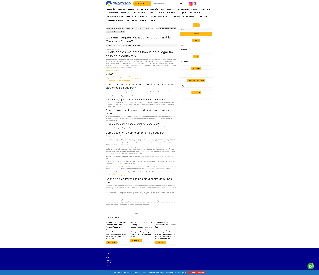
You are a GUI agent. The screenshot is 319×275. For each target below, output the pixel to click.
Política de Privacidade (112, 263)
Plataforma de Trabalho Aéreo (195, 16)
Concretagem (133, 9)
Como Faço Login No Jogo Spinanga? (116, 175)
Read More (113, 242)
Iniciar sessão (184, 61)
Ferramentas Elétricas (143, 13)
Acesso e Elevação (168, 9)
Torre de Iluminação (115, 20)
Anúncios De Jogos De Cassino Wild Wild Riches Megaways (116, 225)
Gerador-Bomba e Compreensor (119, 13)
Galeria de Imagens (147, 20)
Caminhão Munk (131, 20)
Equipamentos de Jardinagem (167, 13)
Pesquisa (181, 3)
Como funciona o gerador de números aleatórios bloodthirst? (124, 78)
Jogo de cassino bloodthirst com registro (119, 80)
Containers (175, 16)
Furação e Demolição (149, 9)
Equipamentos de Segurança (137, 16)
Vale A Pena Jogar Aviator (113, 70)
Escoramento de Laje (115, 16)
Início (107, 257)
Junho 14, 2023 (112, 45)
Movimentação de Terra (187, 9)
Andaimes (121, 9)
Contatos (108, 265)
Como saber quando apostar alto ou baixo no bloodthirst (123, 77)
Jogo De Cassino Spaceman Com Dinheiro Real (165, 225)
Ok (189, 272)
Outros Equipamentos (159, 16)
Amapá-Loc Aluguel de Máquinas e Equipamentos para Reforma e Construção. (127, 28)
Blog (182, 73)
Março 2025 (184, 45)
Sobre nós (111, 9)
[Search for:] (196, 30)
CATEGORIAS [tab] (141, 3)
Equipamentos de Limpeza (190, 13)
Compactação (204, 9)
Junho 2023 (184, 49)
